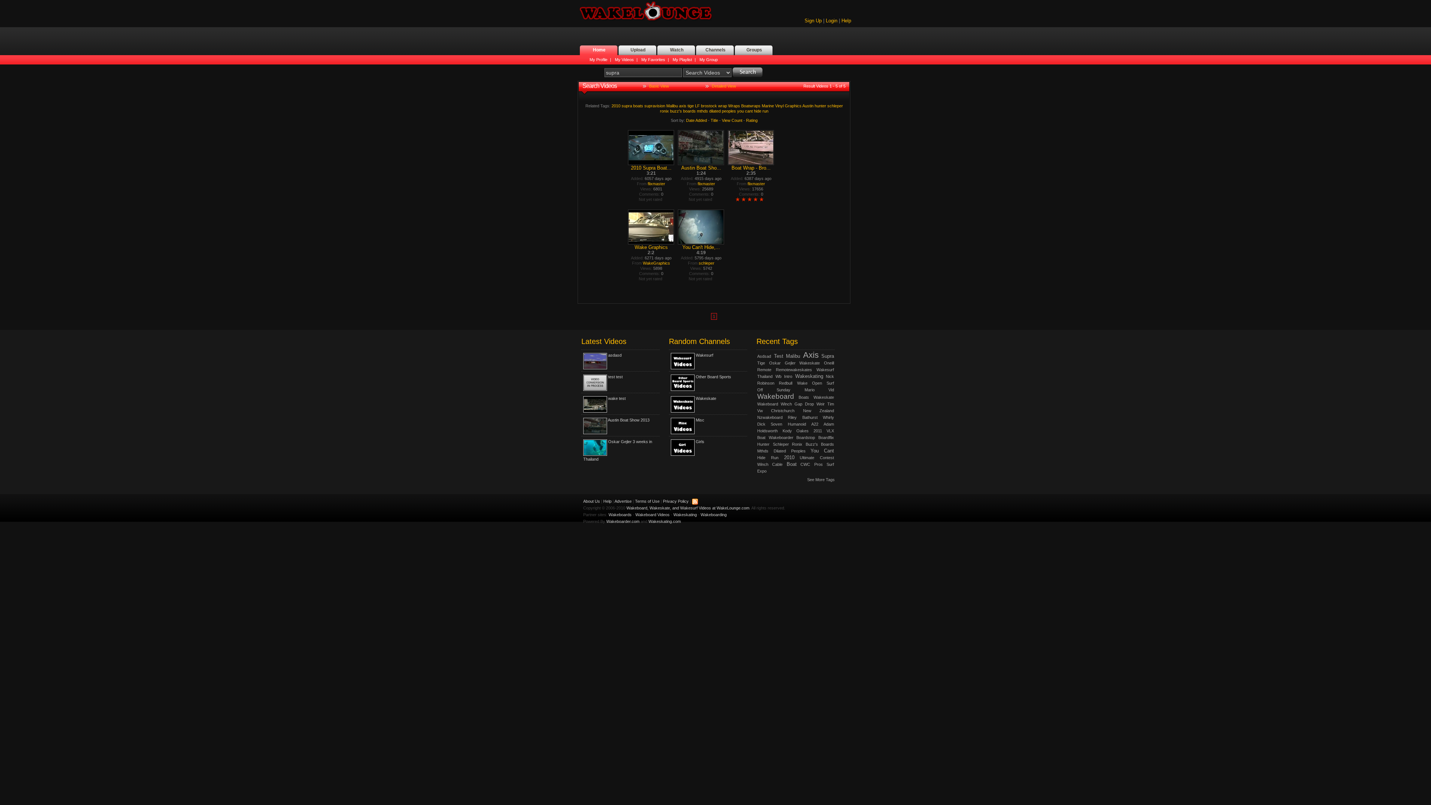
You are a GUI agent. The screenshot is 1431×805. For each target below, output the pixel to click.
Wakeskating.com (664, 521)
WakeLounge (646, 11)
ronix (664, 111)
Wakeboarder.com (622, 521)
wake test (617, 398)
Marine (768, 106)
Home (599, 50)
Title (714, 120)
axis (682, 106)
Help (846, 20)
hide (757, 111)
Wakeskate (706, 398)
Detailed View (724, 86)
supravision (654, 106)
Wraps (734, 106)
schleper (835, 106)
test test (615, 377)
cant (749, 111)
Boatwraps (751, 106)
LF (697, 106)
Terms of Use (647, 501)
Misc (700, 420)
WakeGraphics (656, 263)
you (740, 111)
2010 (616, 106)
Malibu (672, 106)
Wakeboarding (714, 514)
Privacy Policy (676, 501)
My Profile (598, 59)
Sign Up (813, 20)
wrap (722, 106)
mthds (702, 111)
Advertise (623, 501)
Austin (808, 106)
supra (627, 106)
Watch (676, 50)
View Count (732, 120)
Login (831, 20)
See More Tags (821, 479)
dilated (715, 111)
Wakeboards (620, 514)
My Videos (624, 59)
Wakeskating (685, 514)
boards (689, 111)
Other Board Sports (713, 377)
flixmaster (656, 183)
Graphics (793, 106)
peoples (729, 111)
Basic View (659, 86)
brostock (709, 106)
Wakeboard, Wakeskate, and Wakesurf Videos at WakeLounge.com (687, 508)
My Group (708, 59)
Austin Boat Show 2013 (629, 420)
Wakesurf (704, 355)
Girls (700, 441)
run (765, 111)
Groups (754, 50)
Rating (752, 120)
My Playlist (682, 59)
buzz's (676, 111)
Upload (638, 50)
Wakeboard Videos (652, 514)
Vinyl (779, 106)
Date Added (696, 120)
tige (691, 106)
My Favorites (653, 59)
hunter (820, 106)
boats (638, 106)
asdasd (615, 355)
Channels (715, 50)
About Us (591, 501)
